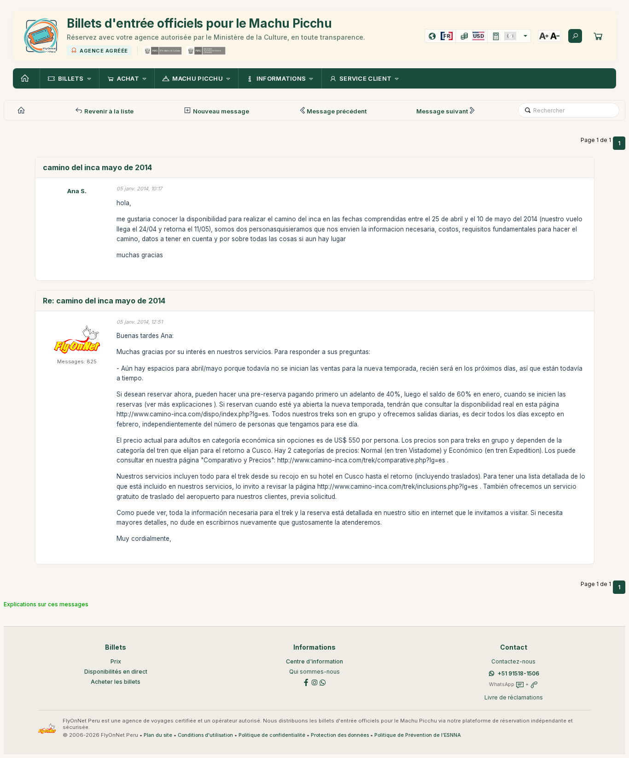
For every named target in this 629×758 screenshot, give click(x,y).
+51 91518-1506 (518, 673)
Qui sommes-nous (314, 671)
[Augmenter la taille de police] (543, 35)
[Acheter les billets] (598, 36)
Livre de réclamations (513, 697)
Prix (116, 661)
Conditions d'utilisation (205, 735)
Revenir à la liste (108, 111)
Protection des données (340, 735)
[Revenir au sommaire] (26, 78)
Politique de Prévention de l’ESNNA (417, 735)
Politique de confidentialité (272, 735)
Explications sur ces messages (46, 604)
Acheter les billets (115, 681)
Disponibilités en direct (115, 671)
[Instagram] (314, 681)
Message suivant (442, 111)
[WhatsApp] (323, 681)
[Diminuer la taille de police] (554, 35)
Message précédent (337, 111)
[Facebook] (306, 681)
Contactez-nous (513, 661)
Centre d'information (314, 661)
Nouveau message (220, 111)
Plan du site (158, 735)
